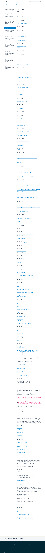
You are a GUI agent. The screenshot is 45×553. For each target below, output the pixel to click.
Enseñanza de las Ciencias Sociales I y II (22, 266)
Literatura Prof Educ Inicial (20, 334)
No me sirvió (15, 538)
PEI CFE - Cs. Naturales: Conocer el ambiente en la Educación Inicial (25, 163)
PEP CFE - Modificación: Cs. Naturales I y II (22, 64)
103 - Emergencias (14, 544)
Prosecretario (18, 344)
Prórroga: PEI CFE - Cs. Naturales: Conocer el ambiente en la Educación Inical (27, 158)
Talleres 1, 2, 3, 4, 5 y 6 (20, 278)
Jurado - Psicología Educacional (21, 316)
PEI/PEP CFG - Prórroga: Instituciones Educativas (23, 131)
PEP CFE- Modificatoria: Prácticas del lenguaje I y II (23, 27)
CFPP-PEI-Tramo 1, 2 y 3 (20, 432)
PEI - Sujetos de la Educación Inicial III (21, 198)
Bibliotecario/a (19, 56)
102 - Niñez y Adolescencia (7, 544)
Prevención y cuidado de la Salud (21, 347)
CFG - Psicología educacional (20, 44)
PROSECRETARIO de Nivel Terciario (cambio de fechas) (24, 218)
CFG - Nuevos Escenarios (20, 443)
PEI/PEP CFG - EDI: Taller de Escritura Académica (23, 141)
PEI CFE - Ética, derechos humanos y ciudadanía (23, 88)
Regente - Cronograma (20, 118)
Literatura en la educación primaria (21, 296)
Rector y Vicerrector (19, 124)
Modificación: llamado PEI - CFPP (21, 272)
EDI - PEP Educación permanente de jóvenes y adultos (24, 446)
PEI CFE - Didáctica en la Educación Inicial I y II (23, 87)
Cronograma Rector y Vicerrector (21, 125)
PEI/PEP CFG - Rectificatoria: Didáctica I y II (22, 139)
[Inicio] (6, 1)
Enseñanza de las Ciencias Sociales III (21, 481)
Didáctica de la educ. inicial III (20, 303)
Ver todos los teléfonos (7, 545)
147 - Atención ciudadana (35, 544)
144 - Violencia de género (28, 544)
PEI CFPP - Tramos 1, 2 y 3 (20, 94)
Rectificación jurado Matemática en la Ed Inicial (23, 514)
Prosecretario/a (19, 221)
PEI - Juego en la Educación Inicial (21, 227)
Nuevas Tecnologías (19, 239)
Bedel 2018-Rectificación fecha (21, 452)
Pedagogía (18, 283)
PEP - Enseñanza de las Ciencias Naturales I (22, 249)
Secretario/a (18, 95)
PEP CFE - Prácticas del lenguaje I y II (21, 46)
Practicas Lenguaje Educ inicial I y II (21, 336)
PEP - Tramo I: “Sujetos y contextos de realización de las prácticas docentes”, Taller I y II (28, 207)
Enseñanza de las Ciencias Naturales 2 (22, 375)
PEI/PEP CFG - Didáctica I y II (20, 145)
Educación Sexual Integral (20, 429)
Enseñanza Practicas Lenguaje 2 (21, 368)
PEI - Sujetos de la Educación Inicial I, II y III (22, 211)
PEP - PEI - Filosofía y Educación (21, 191)
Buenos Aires (5, 4)
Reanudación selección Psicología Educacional (23, 309)
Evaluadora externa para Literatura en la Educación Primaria (25, 292)
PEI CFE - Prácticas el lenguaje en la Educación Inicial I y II (24, 107)
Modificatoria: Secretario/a (20, 73)
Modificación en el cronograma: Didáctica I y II (23, 289)
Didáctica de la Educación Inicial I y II (21, 372)
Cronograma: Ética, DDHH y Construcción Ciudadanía (24, 256)
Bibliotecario (18, 306)
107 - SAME (18, 544)
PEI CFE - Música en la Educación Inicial (22, 149)
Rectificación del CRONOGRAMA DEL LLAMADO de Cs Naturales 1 (25, 232)
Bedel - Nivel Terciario (19, 215)
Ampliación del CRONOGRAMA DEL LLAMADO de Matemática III (25, 234)
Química (18, 508)
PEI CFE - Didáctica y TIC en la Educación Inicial (23, 168)
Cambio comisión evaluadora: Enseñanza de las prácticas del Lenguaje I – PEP (27, 300)
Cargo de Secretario (19, 269)
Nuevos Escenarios (19, 435)
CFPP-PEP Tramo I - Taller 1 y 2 (21, 371)
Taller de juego (19, 262)
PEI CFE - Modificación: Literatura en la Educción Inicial (24, 17)
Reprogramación (19, 312)
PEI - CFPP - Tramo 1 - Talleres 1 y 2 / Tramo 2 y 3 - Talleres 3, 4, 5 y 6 (26, 275)
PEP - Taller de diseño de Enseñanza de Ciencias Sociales (24, 172)
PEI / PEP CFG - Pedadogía (20, 60)
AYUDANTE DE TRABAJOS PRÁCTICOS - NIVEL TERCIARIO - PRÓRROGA (26, 197)
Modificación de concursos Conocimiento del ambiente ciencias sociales (26, 518)
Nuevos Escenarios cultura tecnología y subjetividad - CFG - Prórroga (26, 176)
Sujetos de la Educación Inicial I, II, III (21, 426)
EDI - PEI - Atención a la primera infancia (22, 286)
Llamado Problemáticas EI (20, 319)
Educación (10, 4)
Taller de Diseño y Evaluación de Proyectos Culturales (24, 323)
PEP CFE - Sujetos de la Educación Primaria (22, 101)
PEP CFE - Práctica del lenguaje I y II (21, 40)
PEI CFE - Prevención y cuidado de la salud (22, 51)
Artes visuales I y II (19, 484)
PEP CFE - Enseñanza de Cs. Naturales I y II (22, 90)
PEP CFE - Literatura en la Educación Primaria (23, 23)
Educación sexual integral (20, 244)
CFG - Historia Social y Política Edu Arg (22, 442)
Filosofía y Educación (19, 428)
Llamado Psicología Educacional (21, 320)
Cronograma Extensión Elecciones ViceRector (23, 327)
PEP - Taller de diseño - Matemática (21, 251)
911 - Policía (22, 544)
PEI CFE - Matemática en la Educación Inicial (22, 105)
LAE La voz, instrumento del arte (21, 364)
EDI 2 (17, 330)
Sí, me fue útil (21, 538)
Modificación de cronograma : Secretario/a (22, 81)
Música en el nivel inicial (20, 515)
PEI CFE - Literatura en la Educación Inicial (22, 22)
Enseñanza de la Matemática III (21, 480)
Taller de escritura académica (20, 333)
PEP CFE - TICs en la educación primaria (22, 36)
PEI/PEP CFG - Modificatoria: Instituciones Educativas (23, 112)
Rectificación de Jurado (20, 438)
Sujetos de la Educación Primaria (21, 449)
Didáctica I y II (18, 295)
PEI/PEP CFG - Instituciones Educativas (22, 135)
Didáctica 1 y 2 (18, 511)
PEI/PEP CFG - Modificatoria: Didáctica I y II (22, 129)
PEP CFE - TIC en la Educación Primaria (22, 47)
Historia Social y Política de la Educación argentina (23, 242)
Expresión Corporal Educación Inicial (21, 346)
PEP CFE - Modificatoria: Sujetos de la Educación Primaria (24, 77)
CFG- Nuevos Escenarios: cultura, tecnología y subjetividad (24, 185)
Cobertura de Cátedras (16, 4)
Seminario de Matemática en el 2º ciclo (22, 367)
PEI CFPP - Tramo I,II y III (20, 108)
